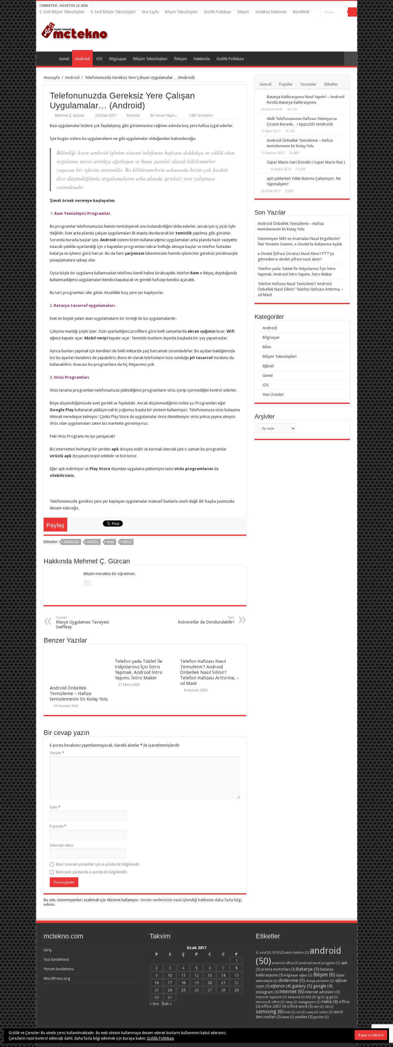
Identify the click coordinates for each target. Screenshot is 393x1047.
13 (210, 975)
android (71, 542)
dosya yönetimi (320, 981)
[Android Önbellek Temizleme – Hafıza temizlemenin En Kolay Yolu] (261, 141)
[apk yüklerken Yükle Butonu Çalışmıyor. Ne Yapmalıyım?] (261, 179)
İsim (55, 807)
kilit (311, 997)
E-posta (58, 826)
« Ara (154, 1003)
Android (82, 58)
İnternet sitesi (61, 845)
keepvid (296, 997)
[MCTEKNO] (75, 29)
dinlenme (291, 980)
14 (223, 975)
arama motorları (278, 969)
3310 (278, 953)
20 (210, 982)
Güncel (265, 84)
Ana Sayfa (150, 12)
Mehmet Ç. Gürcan (69, 116)
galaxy (302, 986)
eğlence (280, 985)
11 (183, 975)
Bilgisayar (117, 58)
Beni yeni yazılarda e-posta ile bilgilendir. (92, 872)
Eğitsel (268, 366)
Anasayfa (52, 77)
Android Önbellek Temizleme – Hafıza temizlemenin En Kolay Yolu (79, 693)
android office (285, 963)
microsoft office (270, 1002)
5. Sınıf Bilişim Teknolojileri (61, 12)
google (323, 985)
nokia (329, 1001)
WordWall (301, 12)
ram (110, 542)
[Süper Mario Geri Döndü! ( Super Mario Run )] (261, 163)
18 (183, 982)
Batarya (307, 969)
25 (183, 990)
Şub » (166, 1003)
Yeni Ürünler (273, 394)
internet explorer (271, 997)
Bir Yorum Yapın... (164, 116)
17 (170, 982)
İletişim (243, 12)
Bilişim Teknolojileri (181, 12)
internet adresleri (322, 992)
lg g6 (332, 997)
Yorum (57, 753)
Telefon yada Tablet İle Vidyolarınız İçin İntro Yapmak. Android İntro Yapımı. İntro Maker (138, 670)
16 (156, 982)
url (300, 1012)
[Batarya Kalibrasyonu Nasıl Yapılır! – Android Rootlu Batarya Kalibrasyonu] (261, 97)
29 (236, 990)
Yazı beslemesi (56, 959)
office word (300, 1006)
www (288, 1017)
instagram (267, 992)
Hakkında (202, 58)
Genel (64, 58)
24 (170, 990)
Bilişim (324, 975)
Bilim (267, 347)
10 (170, 975)
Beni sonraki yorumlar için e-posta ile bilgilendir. (98, 864)
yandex (304, 1016)
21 (223, 982)
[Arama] (352, 12)
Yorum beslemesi (59, 969)
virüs (126, 542)
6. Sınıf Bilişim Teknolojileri (113, 12)
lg (321, 997)
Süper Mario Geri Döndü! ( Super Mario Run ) (306, 162)
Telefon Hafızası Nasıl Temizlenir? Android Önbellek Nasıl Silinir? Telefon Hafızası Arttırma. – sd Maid (209, 672)
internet (291, 992)
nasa (292, 1002)
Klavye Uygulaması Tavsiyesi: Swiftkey (83, 622)
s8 (329, 1007)
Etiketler (331, 84)
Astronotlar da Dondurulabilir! (206, 620)
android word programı (319, 963)
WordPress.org (57, 978)
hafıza (93, 542)
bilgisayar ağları (298, 975)
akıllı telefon (297, 953)
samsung (269, 1011)
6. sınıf (263, 953)
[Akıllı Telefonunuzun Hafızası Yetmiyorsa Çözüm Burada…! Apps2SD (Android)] (261, 119)
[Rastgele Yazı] (350, 59)
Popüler (286, 84)
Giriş (48, 950)
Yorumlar (309, 84)
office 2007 (273, 1006)
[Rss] (315, 12)
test (289, 1012)
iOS (99, 58)
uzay (312, 1012)
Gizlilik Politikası (217, 12)
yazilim (321, 1017)
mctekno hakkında (270, 12)
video (326, 1012)
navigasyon (309, 1002)
